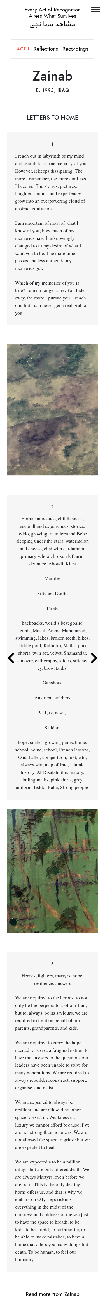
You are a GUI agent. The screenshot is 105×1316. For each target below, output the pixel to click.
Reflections (46, 49)
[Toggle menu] (96, 9)
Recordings (75, 49)
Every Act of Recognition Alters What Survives (53, 13)
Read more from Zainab (53, 1294)
